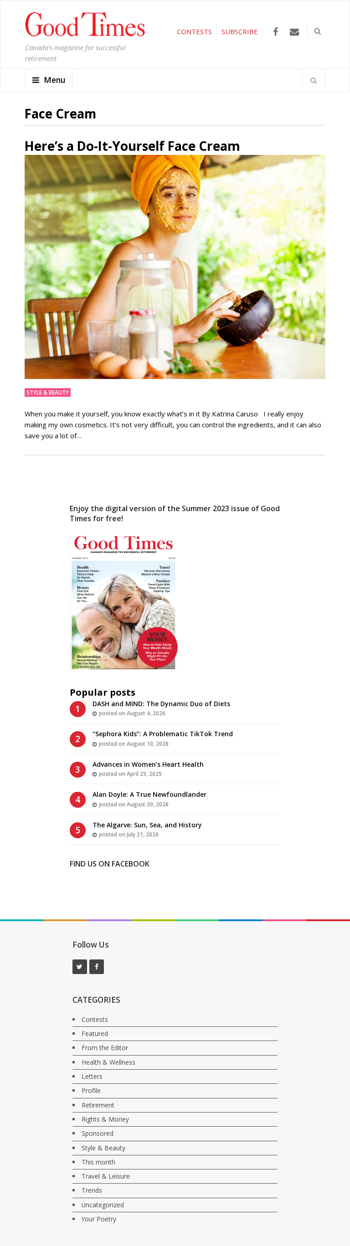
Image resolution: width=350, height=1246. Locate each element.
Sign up (168, 143)
